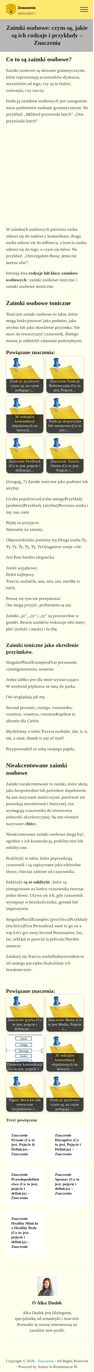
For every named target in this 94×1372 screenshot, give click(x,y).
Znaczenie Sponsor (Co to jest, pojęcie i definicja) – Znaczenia (67, 1184)
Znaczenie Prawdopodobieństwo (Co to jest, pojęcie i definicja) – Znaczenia (25, 1186)
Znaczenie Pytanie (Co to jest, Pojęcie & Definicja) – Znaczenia (23, 1144)
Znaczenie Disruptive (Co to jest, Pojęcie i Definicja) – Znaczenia (68, 1144)
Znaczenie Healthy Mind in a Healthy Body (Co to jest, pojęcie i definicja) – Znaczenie (24, 1233)
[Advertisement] (47, 175)
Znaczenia (46, 1361)
